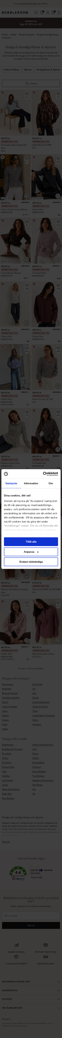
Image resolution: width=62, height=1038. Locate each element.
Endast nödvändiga (31, 561)
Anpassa (29, 551)
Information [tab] (31, 483)
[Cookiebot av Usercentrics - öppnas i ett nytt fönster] (43, 474)
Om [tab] (51, 483)
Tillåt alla (31, 541)
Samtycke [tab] (11, 483)
